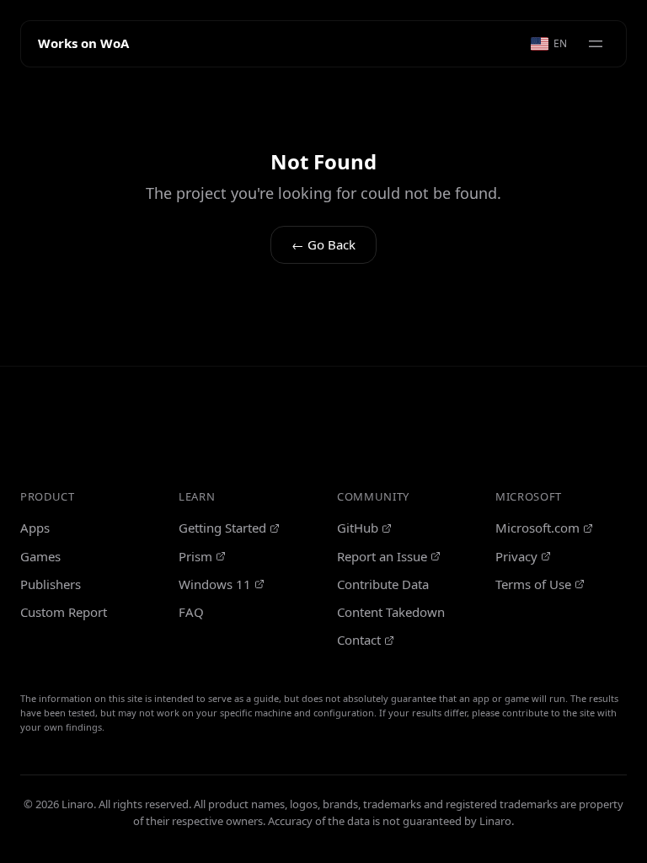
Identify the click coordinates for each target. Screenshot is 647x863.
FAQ (191, 611)
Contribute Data (383, 584)
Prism (195, 556)
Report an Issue (382, 556)
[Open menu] (595, 43)
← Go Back (323, 244)
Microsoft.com (537, 527)
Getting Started (222, 527)
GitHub (357, 527)
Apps (35, 527)
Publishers (50, 584)
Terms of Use (533, 584)
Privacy (516, 556)
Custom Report (63, 611)
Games (40, 556)
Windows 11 (215, 584)
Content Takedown (391, 611)
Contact (359, 639)
